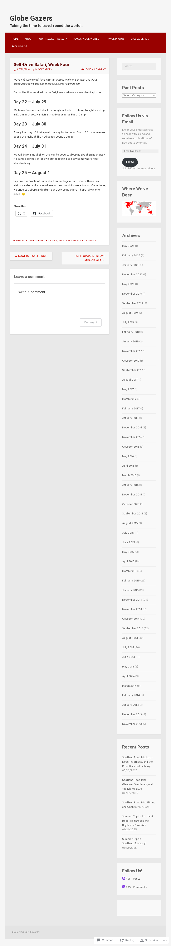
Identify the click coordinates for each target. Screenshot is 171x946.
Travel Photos (115, 39)
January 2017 (130, 418)
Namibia (53, 240)
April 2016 (128, 466)
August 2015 (130, 523)
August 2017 (130, 380)
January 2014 (130, 705)
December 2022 (132, 274)
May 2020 (128, 284)
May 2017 (128, 389)
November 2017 (132, 351)
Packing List (19, 46)
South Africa (87, 240)
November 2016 (132, 437)
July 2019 (128, 322)
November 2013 (132, 724)
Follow (130, 162)
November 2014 (132, 609)
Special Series (140, 39)
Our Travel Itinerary (53, 39)
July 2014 (128, 647)
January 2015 (130, 590)
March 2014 (129, 686)
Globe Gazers (31, 18)
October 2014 (131, 619)
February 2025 (131, 255)
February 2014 (131, 695)
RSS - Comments (136, 887)
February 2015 (131, 581)
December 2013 (132, 714)
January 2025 (130, 265)
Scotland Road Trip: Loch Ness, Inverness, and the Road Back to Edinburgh (137, 762)
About (29, 39)
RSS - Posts (133, 879)
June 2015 (128, 542)
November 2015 (132, 494)
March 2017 (129, 399)
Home (15, 39)
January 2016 (130, 485)
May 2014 (128, 667)
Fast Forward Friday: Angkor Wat (89, 258)
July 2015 (128, 533)
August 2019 (130, 313)
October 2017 (131, 361)
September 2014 (132, 628)
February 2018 (131, 332)
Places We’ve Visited (86, 39)
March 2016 (129, 475)
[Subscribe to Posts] (123, 879)
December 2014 (132, 600)
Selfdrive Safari (68, 240)
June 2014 (128, 657)
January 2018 (130, 341)
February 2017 (131, 408)
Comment (90, 322)
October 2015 (131, 504)
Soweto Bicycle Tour (31, 256)
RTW (18, 240)
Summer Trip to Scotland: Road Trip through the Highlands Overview (137, 821)
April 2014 (128, 676)
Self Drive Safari (32, 240)
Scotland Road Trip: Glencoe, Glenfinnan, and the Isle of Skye (137, 785)
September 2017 (132, 370)
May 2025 (128, 246)
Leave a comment (95, 69)
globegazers (43, 69)
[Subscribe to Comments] (123, 887)
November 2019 (132, 294)
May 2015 (128, 552)
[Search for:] (139, 66)
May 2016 (128, 456)
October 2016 (131, 447)
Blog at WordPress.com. (26, 932)
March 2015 (129, 571)
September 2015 (132, 513)
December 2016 (132, 427)
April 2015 (128, 561)
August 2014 (130, 638)
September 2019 (132, 303)
